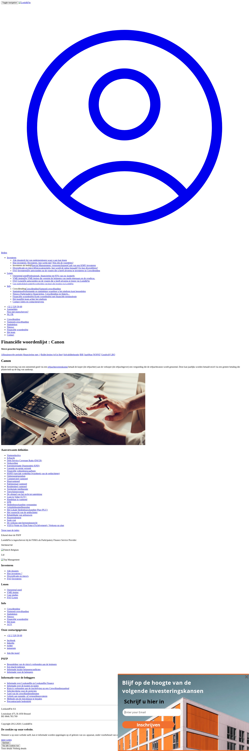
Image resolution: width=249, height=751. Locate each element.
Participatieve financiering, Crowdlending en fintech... (41, 294)
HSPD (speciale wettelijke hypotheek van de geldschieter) (33, 473)
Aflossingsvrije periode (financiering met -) (20, 354)
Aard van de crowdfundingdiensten (23, 693)
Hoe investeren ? (14, 573)
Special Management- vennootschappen (50, 265)
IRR (82, 354)
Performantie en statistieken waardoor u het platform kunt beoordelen (49, 291)
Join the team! (13, 653)
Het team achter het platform (30, 299)
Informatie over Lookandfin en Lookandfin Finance (30, 683)
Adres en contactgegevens (28, 301)
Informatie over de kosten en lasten (23, 686)
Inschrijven (148, 725)
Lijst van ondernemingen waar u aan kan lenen (40, 260)
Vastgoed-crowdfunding (50, 289)
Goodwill (105, 354)
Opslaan (5, 743)
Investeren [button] (11, 257)
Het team (11, 332)
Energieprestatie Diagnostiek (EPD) (23, 465)
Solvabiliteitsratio (71, 354)
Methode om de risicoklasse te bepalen (24, 699)
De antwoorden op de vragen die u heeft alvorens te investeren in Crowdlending (56, 270)
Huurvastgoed (13, 481)
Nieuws (10, 327)
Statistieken (12, 324)
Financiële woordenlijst (17, 329)
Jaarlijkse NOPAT (92, 354)
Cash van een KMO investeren (82, 265)
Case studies (12, 595)
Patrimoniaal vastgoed (17, 484)
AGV (9, 624)
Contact (10, 335)
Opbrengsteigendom (16, 476)
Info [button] (9, 286)
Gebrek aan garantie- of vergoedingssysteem (27, 696)
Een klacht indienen (16, 667)
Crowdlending (32, 289)
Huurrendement (14, 517)
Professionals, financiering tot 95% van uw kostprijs (44, 276)
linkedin (10, 643)
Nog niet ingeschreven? (17, 312)
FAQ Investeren (14, 578)
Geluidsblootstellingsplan (18, 507)
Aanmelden (12, 309)
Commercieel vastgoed (17, 478)
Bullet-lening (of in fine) (52, 354)
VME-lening (12, 592)
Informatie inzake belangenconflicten (23, 669)
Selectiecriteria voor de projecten (22, 691)
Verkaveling (12, 463)
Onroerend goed (14, 590)
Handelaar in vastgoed (17, 499)
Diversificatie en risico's (18, 576)
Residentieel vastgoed (17, 486)
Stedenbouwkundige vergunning (22, 504)
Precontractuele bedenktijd (19, 701)
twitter (10, 645)
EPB (9, 502)
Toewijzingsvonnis (15, 491)
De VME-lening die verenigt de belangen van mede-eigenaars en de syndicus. (54, 278)
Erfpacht (11, 458)
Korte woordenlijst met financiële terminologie (45, 296)
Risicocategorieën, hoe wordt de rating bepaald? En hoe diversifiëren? (55, 268)
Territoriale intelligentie (17, 489)
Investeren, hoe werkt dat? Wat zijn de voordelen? (43, 263)
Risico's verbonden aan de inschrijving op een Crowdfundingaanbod (38, 688)
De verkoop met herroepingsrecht (22, 523)
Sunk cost (11, 520)
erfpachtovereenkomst (58, 367)
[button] (165, 687)
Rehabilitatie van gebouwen (19, 515)
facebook (11, 640)
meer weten (6, 740)
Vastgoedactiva (14, 455)
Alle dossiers (13, 571)
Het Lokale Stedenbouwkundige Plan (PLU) (27, 510)
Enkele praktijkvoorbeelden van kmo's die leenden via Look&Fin (43, 284)
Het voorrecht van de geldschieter (22, 512)
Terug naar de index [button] (10, 530)
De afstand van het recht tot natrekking (24, 494)
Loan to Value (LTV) (16, 497)
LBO (112, 354)
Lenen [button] (10, 273)
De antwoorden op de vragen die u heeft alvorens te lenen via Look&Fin (51, 281)
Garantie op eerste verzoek (19, 468)
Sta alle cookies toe (10, 746)
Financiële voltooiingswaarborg (21, 471)
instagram (11, 648)
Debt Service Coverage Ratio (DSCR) (24, 460)
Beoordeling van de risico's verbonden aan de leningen (32, 664)
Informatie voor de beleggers (20, 672)
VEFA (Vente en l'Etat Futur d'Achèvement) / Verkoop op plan (35, 525)
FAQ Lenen (12, 597)
